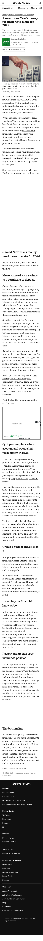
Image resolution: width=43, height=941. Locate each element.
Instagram (6, 823)
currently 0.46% (10, 311)
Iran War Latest (8, 796)
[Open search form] (40, 3)
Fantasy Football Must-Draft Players (17, 804)
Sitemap (5, 880)
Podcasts (6, 868)
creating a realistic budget (15, 564)
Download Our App (10, 872)
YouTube (6, 815)
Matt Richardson (18, 768)
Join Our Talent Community (13, 899)
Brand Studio (7, 876)
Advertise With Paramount (13, 895)
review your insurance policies (17, 674)
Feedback (6, 907)
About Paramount (9, 891)
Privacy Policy (8, 838)
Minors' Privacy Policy (11, 853)
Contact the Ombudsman (12, 910)
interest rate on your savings (16, 323)
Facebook (6, 819)
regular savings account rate (24, 308)
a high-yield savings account (24, 478)
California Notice (9, 842)
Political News (8, 793)
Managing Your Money (27, 8)
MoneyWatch (7, 8)
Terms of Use (7, 850)
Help (4, 903)
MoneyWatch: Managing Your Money (18, 15)
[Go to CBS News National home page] (21, 3)
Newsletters (7, 864)
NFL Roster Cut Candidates (13, 800)
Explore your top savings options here (20, 173)
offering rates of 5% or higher (16, 503)
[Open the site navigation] (7, 3)
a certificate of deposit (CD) (26, 329)
